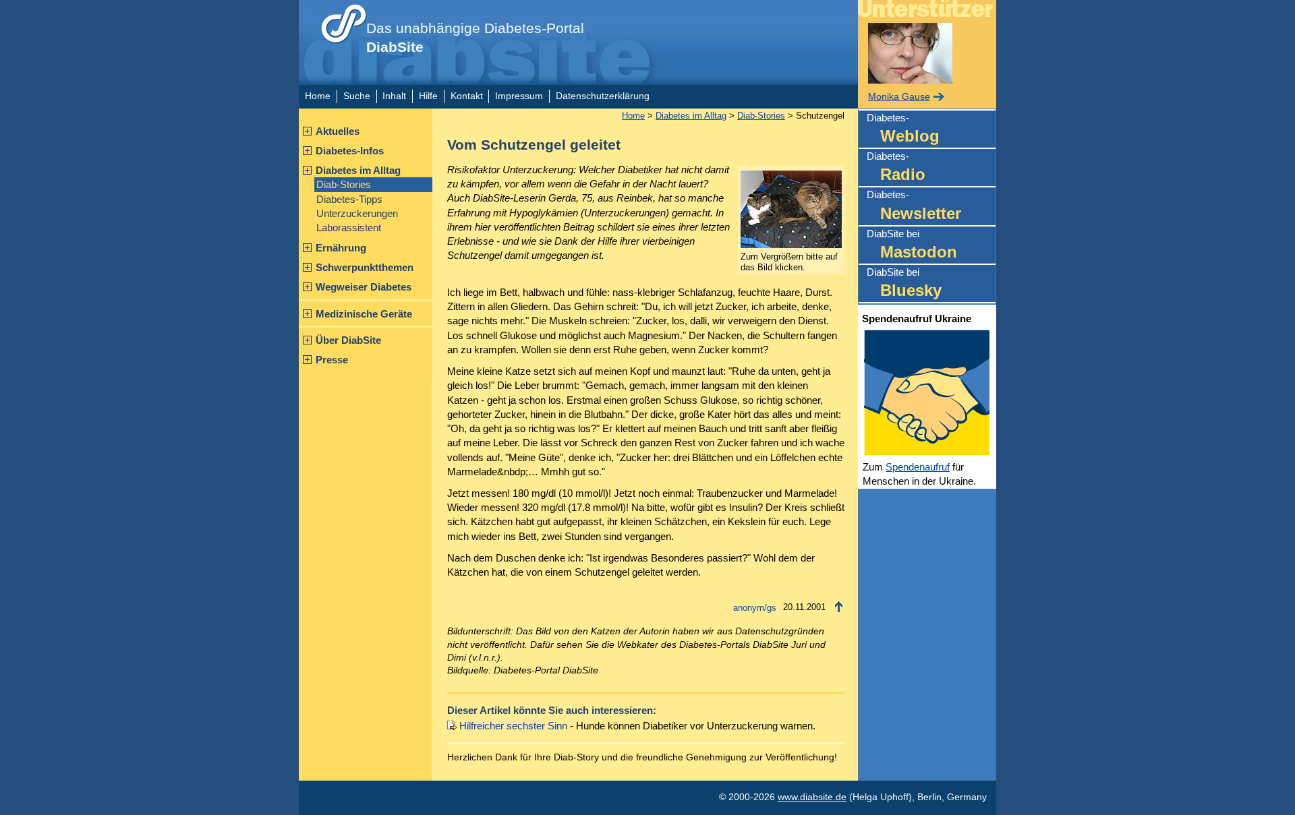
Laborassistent (348, 227)
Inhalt (394, 96)
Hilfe (428, 96)
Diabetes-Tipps (349, 199)
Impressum (519, 96)
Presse (332, 359)
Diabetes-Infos (350, 150)
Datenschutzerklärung (603, 96)
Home (317, 96)
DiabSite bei (912, 244)
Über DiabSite (348, 340)
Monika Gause (899, 97)
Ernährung (341, 247)
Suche (356, 96)
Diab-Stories (343, 184)
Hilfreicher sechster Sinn (513, 725)
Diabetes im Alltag (358, 170)
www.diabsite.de (812, 797)
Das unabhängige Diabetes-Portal (475, 37)
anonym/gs (754, 608)
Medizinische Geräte (364, 314)
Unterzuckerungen (357, 213)
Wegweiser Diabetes (363, 287)
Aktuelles (337, 131)
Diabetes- (903, 128)
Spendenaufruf (918, 467)
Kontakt (467, 96)
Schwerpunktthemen (364, 267)
